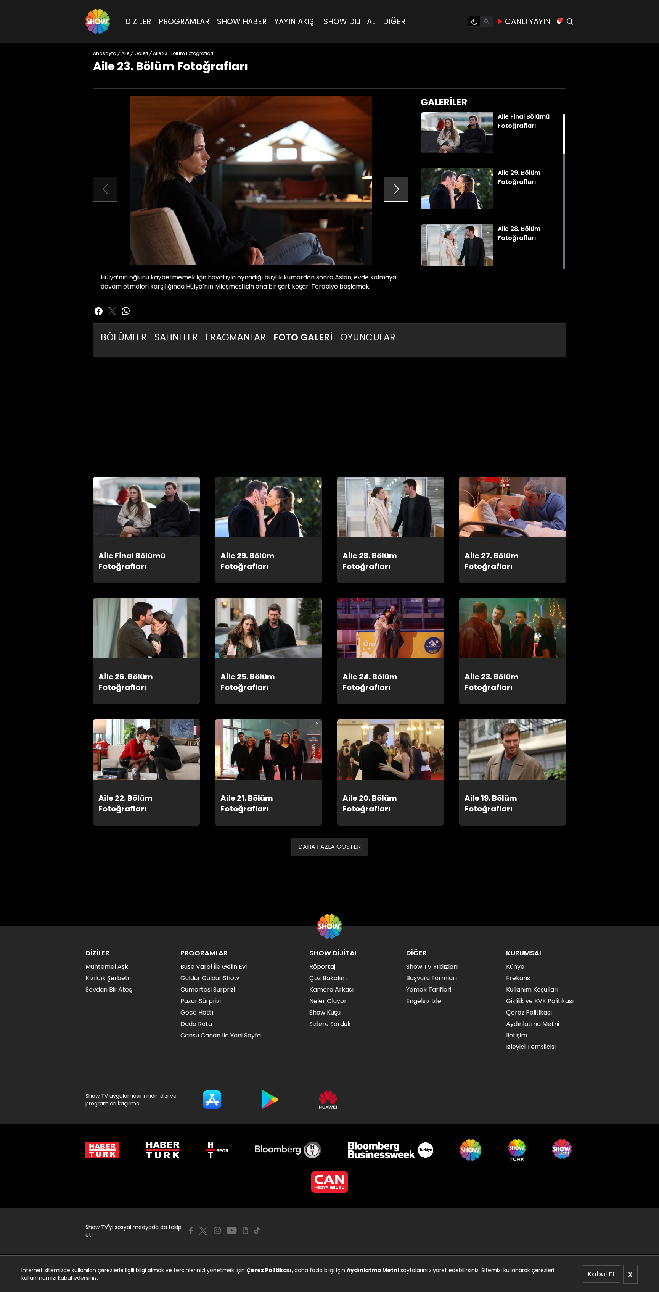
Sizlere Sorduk (330, 1023)
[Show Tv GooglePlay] (270, 1099)
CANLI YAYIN (528, 21)
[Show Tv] (97, 21)
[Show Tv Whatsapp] (126, 311)
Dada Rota (196, 1023)
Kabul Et (601, 1274)
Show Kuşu (325, 1012)
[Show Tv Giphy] (245, 1230)
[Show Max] (563, 1150)
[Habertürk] (102, 1150)
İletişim (516, 1035)
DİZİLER (138, 21)
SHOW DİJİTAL (349, 21)
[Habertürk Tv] (163, 1150)
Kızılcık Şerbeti (107, 978)
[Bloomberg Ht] (288, 1150)
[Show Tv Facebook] (191, 1230)
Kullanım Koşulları (532, 989)
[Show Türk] (517, 1150)
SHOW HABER (242, 21)
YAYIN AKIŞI (295, 21)
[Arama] (570, 21)
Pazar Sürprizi (200, 1001)
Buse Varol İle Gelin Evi (213, 966)
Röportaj (322, 966)
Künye (515, 966)
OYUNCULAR (367, 337)
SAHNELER (176, 337)
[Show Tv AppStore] (212, 1099)
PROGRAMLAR (184, 21)
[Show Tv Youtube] (232, 1230)
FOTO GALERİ (303, 337)
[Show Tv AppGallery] (328, 1099)
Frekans (518, 978)
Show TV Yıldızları (432, 966)
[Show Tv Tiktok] (257, 1230)
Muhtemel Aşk (106, 966)
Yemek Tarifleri (428, 989)
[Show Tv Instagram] (217, 1230)
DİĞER (394, 21)
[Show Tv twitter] (112, 311)
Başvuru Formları (431, 978)
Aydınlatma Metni (373, 1270)
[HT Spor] (217, 1150)
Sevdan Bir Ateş (108, 989)
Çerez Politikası (269, 1270)
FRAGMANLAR (236, 337)
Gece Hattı (196, 1012)
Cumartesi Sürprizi (207, 989)
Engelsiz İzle (423, 1001)
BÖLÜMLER (124, 337)
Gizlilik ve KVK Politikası (540, 1001)
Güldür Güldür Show (209, 978)
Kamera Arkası (331, 989)
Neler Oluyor (328, 1001)
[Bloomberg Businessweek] (390, 1150)
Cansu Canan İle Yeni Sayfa (220, 1035)
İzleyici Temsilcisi (531, 1046)
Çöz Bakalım (328, 978)
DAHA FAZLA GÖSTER (329, 846)
